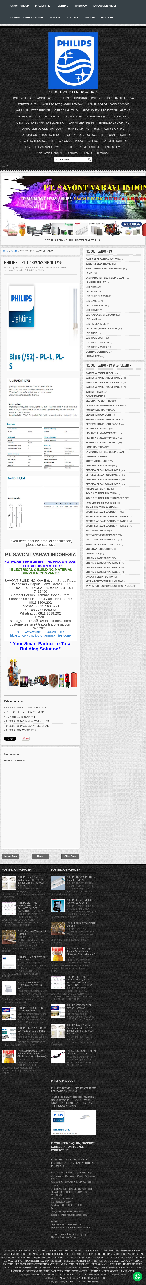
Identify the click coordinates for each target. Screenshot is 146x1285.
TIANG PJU (81, 6)
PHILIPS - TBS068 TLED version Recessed (30, 1009)
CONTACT (72, 17)
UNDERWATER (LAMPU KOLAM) (82, 1268)
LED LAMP (91, 319)
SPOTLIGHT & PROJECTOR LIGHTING (106, 110)
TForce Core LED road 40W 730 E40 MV (25, 712)
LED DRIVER (92, 310)
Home (6, 251)
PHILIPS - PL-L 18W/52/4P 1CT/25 (33, 262)
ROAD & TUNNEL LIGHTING (101, 493)
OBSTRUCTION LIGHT (98, 461)
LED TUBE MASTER (96, 347)
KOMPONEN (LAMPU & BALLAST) (108, 116)
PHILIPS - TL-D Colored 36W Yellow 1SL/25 (27, 726)
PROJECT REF (43, 6)
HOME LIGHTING (79, 128)
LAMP (14, 251)
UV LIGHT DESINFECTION (99, 576)
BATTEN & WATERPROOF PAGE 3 (104, 382)
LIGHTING (63, 6)
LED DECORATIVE (24, 1264)
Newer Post (10, 856)
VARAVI (62, 1278)
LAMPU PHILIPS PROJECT (132, 1250)
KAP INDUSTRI (28, 1257)
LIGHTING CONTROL (97, 351)
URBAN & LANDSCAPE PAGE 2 (103, 567)
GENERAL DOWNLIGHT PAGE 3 (103, 424)
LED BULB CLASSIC (97, 296)
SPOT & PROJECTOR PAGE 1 (101, 535)
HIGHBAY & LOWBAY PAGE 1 (101, 433)
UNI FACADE (93, 356)
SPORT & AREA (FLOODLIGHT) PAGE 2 (107, 521)
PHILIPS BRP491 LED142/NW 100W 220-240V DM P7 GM (73, 1090)
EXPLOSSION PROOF (105, 6)
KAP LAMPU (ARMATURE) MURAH (58, 153)
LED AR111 (92, 287)
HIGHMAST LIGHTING (39, 1254)
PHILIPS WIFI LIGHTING (98, 489)
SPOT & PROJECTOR (97, 530)
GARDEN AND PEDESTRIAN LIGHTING (60, 1261)
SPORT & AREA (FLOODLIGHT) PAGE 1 (107, 516)
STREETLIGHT (27, 104)
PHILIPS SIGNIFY (27, 1250)
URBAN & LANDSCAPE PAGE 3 (103, 572)
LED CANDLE (93, 301)
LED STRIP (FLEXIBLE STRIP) (101, 328)
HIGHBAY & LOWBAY (97, 428)
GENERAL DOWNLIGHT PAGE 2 (103, 419)
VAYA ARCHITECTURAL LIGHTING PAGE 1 (109, 586)
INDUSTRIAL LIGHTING (87, 98)
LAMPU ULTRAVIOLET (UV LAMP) (42, 128)
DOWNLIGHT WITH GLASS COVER (104, 405)
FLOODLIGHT (77, 1254)
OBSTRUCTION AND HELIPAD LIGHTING (54, 1264)
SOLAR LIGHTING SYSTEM (36, 140)
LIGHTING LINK (21, 98)
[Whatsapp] (137, 1276)
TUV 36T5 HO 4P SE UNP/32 (20, 716)
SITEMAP (90, 17)
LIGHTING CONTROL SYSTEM (26, 17)
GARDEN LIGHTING (115, 140)
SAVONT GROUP (19, 6)
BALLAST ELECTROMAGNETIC (103, 259)
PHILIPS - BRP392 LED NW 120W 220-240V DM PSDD (31, 1029)
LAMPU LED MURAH (97, 153)
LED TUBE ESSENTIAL (98, 342)
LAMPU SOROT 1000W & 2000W (108, 104)
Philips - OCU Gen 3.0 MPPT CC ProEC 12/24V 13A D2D (81, 1052)
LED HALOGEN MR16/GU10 (101, 315)
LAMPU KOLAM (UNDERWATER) (45, 146)
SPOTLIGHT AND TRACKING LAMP (80, 1257)
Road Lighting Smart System (101, 502)
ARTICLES (55, 17)
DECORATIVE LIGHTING (85, 146)
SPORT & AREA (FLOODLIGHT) (102, 512)
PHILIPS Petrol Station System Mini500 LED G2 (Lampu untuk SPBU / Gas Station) (30, 881)
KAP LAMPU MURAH (109, 1261)
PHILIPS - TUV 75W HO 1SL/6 (21, 730)
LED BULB (91, 291)
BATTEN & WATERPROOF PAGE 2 (104, 378)
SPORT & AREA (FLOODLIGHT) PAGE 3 (107, 525)
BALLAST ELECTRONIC (99, 264)
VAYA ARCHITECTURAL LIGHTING (104, 581)
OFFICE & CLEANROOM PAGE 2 (103, 470)
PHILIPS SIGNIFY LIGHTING (92, 1278)
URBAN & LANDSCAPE (98, 558)
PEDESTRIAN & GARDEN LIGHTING (39, 116)
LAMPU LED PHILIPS (82, 122)
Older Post (70, 856)
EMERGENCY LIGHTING (114, 122)
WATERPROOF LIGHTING (49, 1257)
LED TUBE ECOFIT (96, 338)
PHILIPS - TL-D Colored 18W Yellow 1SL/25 (27, 721)
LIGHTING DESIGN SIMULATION (118, 1271)
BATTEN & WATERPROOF (99, 373)
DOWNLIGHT (74, 116)
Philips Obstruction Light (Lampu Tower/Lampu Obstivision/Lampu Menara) (31, 1054)
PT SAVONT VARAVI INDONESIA (53, 1250)
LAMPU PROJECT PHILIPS (52, 98)
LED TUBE (91, 333)
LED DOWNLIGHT (95, 305)
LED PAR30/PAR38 (96, 324)
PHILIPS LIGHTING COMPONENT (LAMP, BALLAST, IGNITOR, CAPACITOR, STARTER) (30, 907)
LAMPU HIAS (113, 146)
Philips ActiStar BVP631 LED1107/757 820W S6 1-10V (30, 985)
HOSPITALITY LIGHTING (109, 128)
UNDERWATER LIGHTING (99, 549)
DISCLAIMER (108, 17)
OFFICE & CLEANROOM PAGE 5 (103, 484)
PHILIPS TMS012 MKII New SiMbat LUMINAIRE (81, 878)
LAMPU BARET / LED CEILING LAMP (105, 277)
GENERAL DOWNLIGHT (98, 414)
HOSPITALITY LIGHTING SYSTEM (118, 1254)
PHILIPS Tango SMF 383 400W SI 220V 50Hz (79, 901)
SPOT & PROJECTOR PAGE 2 (101, 539)
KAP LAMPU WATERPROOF (32, 110)
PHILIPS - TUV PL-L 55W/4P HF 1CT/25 (26, 707)
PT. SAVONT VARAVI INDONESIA (82, 1281)
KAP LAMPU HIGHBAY (120, 98)
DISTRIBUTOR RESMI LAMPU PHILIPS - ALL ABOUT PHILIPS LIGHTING (72, 1274)
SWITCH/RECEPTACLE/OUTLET (103, 544)
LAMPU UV (126, 1261)
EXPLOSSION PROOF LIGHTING (77, 140)
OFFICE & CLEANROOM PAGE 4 (103, 479)
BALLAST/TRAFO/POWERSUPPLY (104, 268)
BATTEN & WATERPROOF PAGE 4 (104, 387)
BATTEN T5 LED (94, 391)
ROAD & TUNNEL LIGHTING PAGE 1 (105, 498)
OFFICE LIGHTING (66, 110)
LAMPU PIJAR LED (96, 282)
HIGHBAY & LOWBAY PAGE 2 (101, 438)
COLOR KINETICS (95, 396)
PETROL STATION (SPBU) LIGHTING (37, 134)
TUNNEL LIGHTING (119, 134)
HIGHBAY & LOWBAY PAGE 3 (101, 442)
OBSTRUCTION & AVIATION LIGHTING (40, 122)
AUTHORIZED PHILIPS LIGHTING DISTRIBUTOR (94, 1250)
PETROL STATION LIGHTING (18, 1268)
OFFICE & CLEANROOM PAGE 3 (103, 475)
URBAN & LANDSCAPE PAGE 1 (103, 563)
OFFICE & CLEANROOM (99, 465)
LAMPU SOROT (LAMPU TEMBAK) (62, 104)
